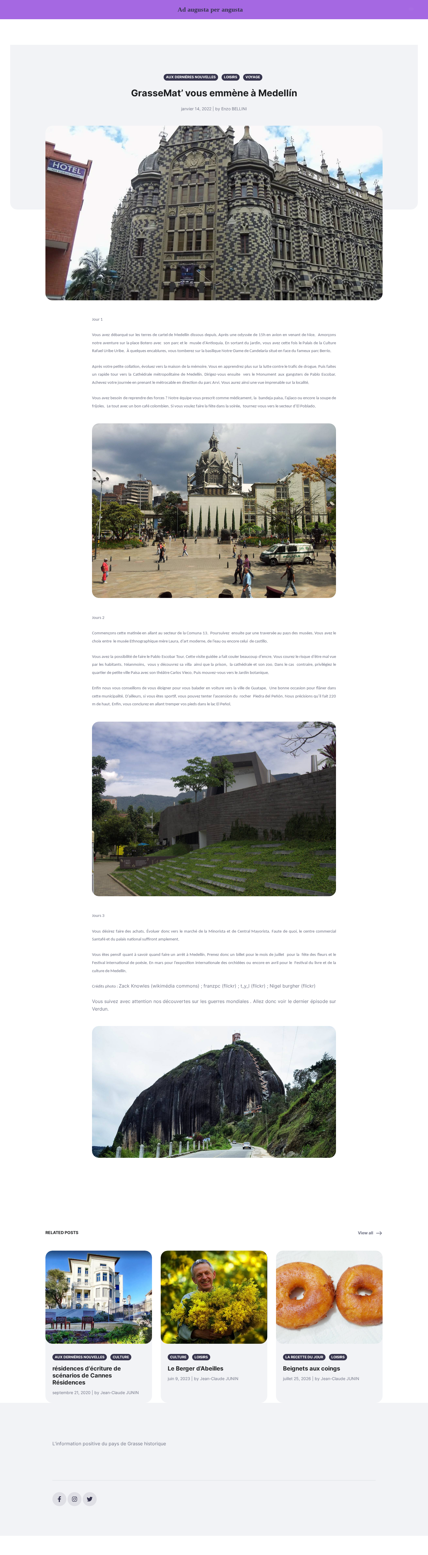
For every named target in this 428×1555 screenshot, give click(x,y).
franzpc (212, 986)
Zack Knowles (135, 986)
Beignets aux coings (311, 1368)
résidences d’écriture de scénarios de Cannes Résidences (86, 1375)
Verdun (99, 1009)
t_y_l (245, 986)
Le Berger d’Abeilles (195, 1368)
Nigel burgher (285, 986)
